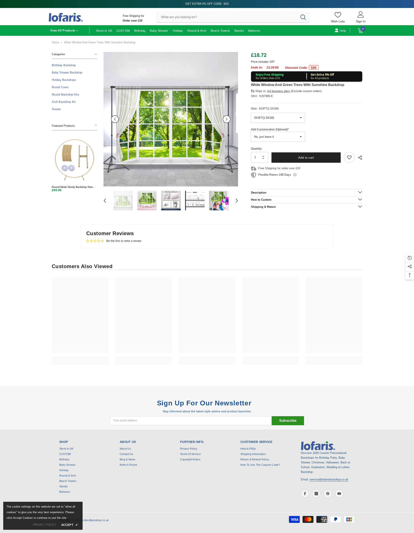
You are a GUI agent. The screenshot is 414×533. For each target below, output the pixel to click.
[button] (115, 119)
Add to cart (307, 157)
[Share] (358, 157)
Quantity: (256, 148)
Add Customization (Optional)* (270, 129)
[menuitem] (74, 65)
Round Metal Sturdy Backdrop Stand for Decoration (73, 187)
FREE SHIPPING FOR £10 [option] (207, 3)
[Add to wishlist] (349, 157)
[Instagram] (316, 493)
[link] (80, 358)
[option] (171, 119)
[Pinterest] (328, 493)
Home (55, 42)
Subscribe (288, 420)
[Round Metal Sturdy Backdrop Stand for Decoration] (74, 159)
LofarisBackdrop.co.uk (95, 520)
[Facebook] (305, 493)
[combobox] (227, 17)
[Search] (233, 17)
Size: (265, 108)
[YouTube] (339, 493)
